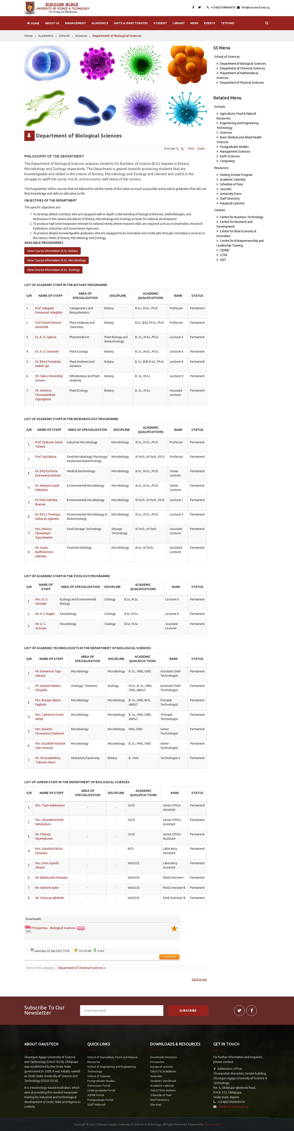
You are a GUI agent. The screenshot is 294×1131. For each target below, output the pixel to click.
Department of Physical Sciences (241, 82)
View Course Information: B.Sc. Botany (52, 251)
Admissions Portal (98, 1085)
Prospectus (157, 1061)
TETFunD (227, 23)
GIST (222, 259)
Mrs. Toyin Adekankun (50, 805)
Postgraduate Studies (234, 146)
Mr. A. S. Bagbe (45, 613)
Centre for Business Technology (241, 217)
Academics (99, 23)
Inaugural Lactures (232, 203)
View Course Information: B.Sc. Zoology (53, 270)
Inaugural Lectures (161, 1066)
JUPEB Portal (95, 1095)
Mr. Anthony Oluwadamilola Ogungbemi (45, 395)
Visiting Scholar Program (235, 175)
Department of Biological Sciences (242, 63)
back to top (199, 979)
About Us (52, 23)
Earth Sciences (229, 156)
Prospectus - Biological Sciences (54, 928)
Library (179, 23)
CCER (223, 255)
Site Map (155, 1104)
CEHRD (224, 250)
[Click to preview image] (115, 86)
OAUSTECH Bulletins (163, 1071)
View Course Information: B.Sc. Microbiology (56, 260)
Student (160, 23)
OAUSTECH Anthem (163, 1090)
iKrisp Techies (212, 1124)
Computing (227, 161)
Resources (221, 168)
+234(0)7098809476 (222, 7)
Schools (64, 35)
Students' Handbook (163, 1080)
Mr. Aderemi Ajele (47, 887)
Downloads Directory (163, 1057)
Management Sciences (234, 151)
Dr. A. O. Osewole (47, 351)
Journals (225, 189)
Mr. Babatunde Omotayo (51, 877)
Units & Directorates (131, 23)
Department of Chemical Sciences (242, 68)
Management (75, 23)
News (194, 23)
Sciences (81, 35)
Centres (219, 210)
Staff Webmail (96, 1104)
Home (28, 35)
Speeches (156, 1076)
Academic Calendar (232, 179)
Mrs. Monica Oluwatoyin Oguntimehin (44, 533)
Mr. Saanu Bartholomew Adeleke (44, 552)
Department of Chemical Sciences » (81, 968)
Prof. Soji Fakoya (45, 456)
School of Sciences (227, 56)
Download (169, 956)
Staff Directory (229, 198)
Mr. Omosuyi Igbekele (49, 898)
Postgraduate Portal (100, 1099)
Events (209, 23)
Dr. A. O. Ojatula (45, 337)
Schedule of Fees (231, 184)
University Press (230, 193)
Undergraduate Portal (101, 1090)
